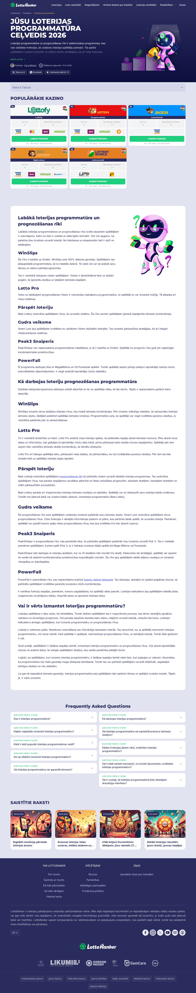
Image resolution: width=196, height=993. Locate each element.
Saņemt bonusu (39, 139)
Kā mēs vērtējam (54, 891)
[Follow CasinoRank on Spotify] (175, 932)
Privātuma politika (93, 891)
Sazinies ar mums (54, 880)
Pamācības (166, 4)
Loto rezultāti (73, 4)
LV (13, 932)
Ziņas (182, 4)
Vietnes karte (54, 896)
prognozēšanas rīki (70, 476)
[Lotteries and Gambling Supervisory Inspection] (41, 963)
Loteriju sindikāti (146, 4)
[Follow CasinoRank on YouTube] (168, 932)
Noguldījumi (92, 4)
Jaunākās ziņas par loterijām (136, 874)
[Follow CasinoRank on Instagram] (153, 932)
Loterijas (56, 4)
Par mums (54, 874)
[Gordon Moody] (96, 963)
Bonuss (93, 874)
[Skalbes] (115, 963)
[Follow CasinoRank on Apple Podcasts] (182, 932)
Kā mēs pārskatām (54, 885)
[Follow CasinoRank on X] (160, 932)
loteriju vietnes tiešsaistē (98, 579)
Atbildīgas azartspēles (93, 885)
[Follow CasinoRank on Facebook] (145, 932)
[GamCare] (135, 963)
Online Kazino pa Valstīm (118, 4)
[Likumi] (65, 963)
